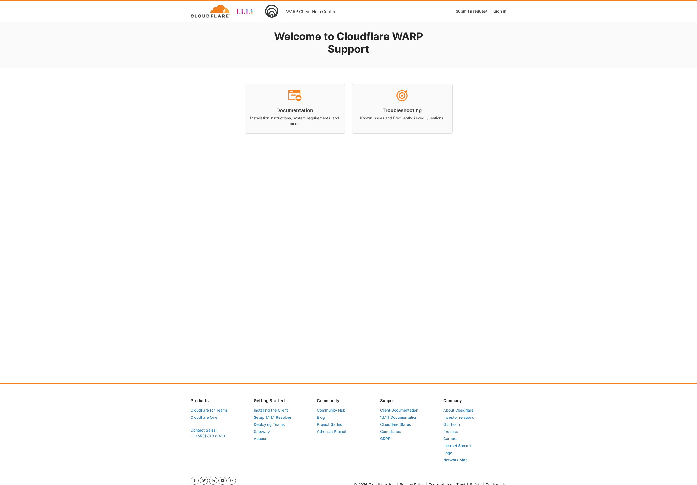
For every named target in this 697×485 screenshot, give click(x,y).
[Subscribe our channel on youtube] (222, 481)
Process (450, 431)
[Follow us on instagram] (232, 481)
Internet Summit (457, 445)
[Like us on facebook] (195, 481)
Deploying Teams (269, 424)
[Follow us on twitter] (204, 481)
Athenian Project (331, 431)
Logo (447, 452)
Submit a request (471, 11)
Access (260, 438)
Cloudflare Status (395, 424)
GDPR (385, 438)
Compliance (390, 431)
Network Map (455, 459)
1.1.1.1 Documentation (398, 417)
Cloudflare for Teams (209, 410)
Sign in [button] (500, 11)
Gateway (262, 431)
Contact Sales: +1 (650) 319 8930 (208, 433)
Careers (450, 438)
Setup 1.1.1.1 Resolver (272, 417)
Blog (321, 417)
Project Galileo (329, 424)
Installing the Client (271, 410)
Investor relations (458, 417)
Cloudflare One (204, 417)
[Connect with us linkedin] (213, 481)
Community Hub (331, 410)
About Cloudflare (458, 410)
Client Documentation (399, 410)
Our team (451, 424)
